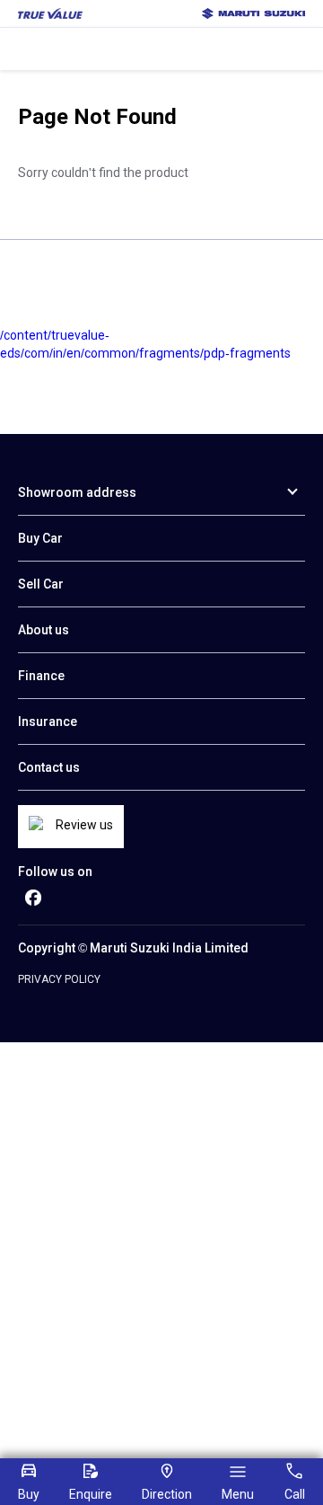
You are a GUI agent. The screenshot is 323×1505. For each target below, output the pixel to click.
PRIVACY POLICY (59, 979)
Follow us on (55, 871)
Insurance (47, 721)
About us (43, 630)
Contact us (49, 767)
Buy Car (40, 538)
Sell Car (41, 584)
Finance (41, 675)
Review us (84, 825)
